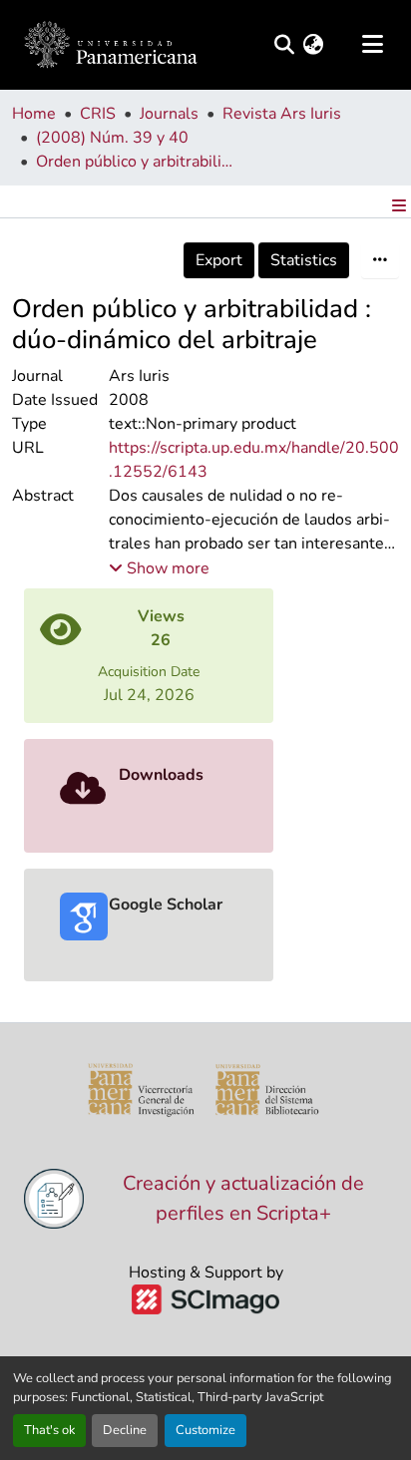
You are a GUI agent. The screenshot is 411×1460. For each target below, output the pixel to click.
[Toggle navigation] (372, 45)
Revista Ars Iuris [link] (281, 114)
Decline (125, 1430)
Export (219, 260)
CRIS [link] (98, 114)
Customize (205, 1430)
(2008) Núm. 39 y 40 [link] (112, 138)
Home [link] (34, 114)
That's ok (49, 1430)
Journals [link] (169, 114)
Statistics (303, 260)
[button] (110, 45)
